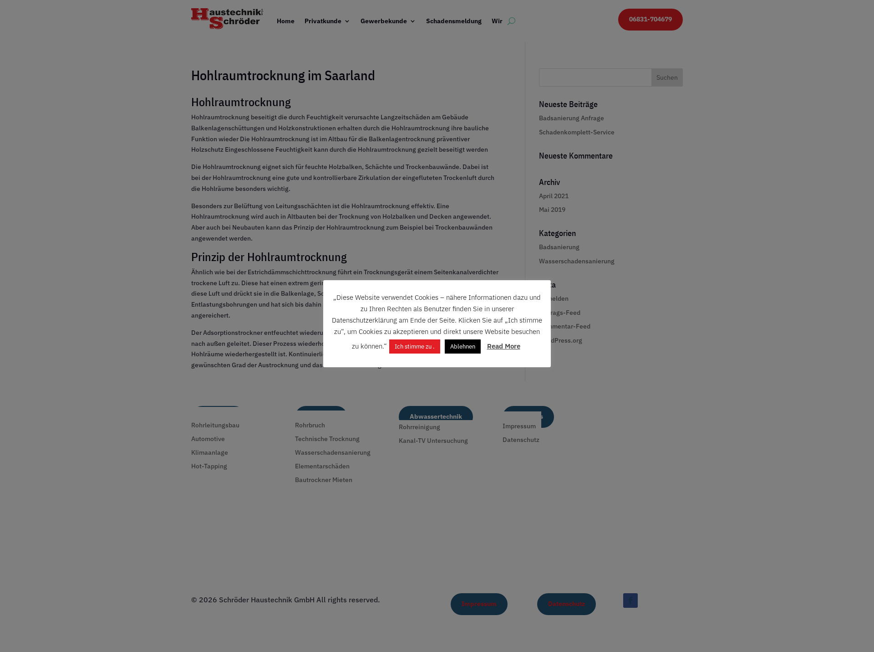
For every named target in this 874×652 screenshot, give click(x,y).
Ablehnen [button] (462, 346)
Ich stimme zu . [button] (415, 346)
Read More (503, 346)
